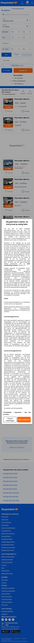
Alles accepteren (24, 420)
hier (24, 265)
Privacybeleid (7, 412)
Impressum (17, 412)
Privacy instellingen (10, 420)
